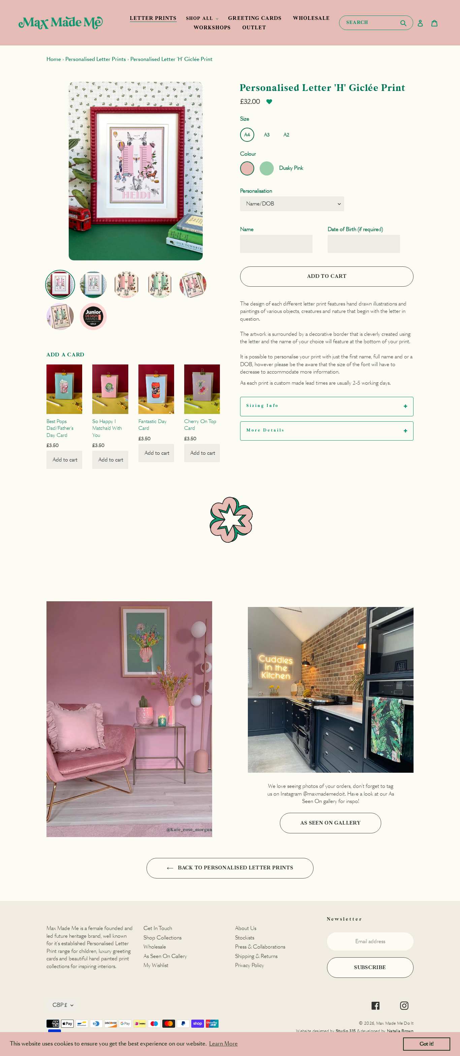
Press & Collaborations (260, 946)
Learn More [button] (223, 1044)
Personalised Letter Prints (95, 59)
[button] (269, 104)
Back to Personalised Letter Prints (235, 868)
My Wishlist (155, 965)
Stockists (244, 937)
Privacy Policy (249, 965)
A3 (267, 134)
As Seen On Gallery (330, 823)
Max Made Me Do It (395, 1023)
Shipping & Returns (256, 956)
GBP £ (60, 1005)
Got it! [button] (427, 1044)
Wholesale (154, 946)
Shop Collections (162, 937)
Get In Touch (157, 928)
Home (53, 59)
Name (247, 229)
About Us (245, 928)
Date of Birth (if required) (355, 229)
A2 (286, 134)
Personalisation (256, 190)
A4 (247, 134)
